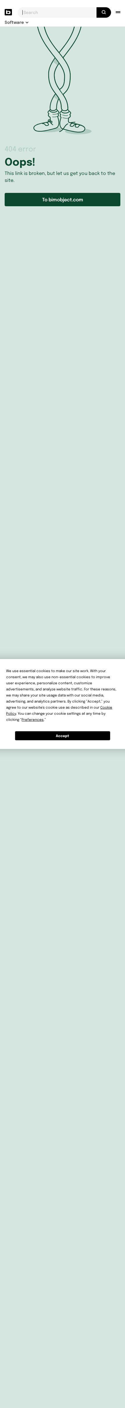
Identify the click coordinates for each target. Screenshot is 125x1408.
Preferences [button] (33, 719)
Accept (62, 736)
